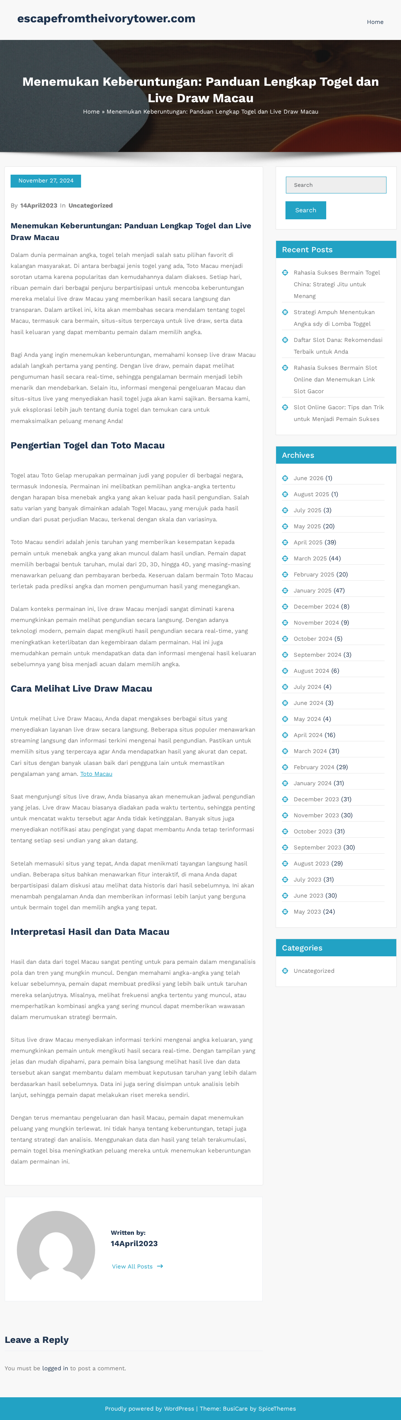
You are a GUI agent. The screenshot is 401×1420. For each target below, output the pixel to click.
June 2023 (308, 895)
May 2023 (307, 911)
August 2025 (311, 494)
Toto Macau (96, 773)
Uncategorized (91, 205)
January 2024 (313, 783)
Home (375, 21)
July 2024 (308, 686)
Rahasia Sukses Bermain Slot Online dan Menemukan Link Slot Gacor (335, 379)
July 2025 (308, 510)
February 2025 (314, 574)
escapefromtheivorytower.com (106, 18)
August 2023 (311, 863)
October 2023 (313, 831)
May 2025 (307, 526)
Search (305, 210)
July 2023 (308, 879)
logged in (55, 1368)
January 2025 (313, 590)
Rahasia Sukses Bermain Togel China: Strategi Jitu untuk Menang (337, 284)
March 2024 (310, 751)
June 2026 (308, 478)
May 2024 (307, 719)
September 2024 (317, 654)
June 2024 (308, 702)
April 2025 (308, 542)
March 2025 (310, 558)
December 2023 (316, 799)
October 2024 (313, 638)
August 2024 (311, 670)
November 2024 (316, 622)
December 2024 (316, 606)
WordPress (179, 1408)
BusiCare (236, 1408)
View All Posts (133, 1266)
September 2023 (317, 847)
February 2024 (314, 767)
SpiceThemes (276, 1408)
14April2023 (38, 205)
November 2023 (316, 815)
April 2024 (308, 735)
